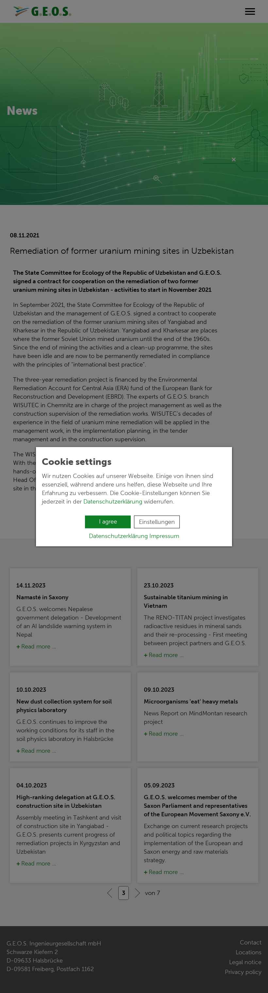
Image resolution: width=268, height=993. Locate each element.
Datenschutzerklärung (112, 501)
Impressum (164, 535)
